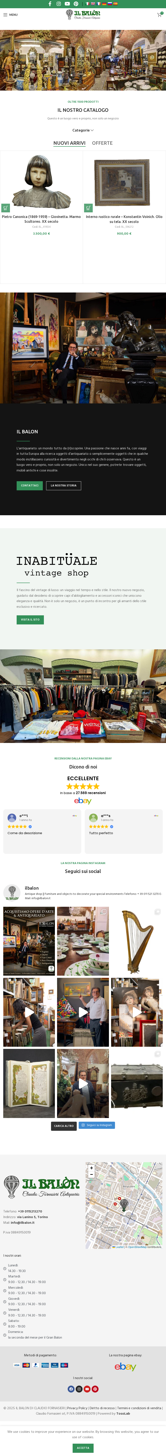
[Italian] (87, 3)
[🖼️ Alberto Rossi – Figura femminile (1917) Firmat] (29, 1012)
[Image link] (125, 1367)
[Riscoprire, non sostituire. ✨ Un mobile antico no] (83, 1083)
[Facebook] (71, 1389)
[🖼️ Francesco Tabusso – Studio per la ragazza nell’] (137, 1012)
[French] (98, 3)
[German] (104, 3)
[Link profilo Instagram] (58, 4)
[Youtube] (87, 1389)
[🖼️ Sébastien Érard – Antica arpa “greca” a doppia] (137, 941)
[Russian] (110, 3)
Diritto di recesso (102, 1408)
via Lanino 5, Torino (32, 1217)
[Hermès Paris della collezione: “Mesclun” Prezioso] (83, 941)
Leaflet (119, 1247)
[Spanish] (115, 3)
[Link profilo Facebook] (50, 4)
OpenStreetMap (137, 1247)
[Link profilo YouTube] (67, 4)
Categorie (81, 131)
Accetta (83, 1448)
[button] (5, 214)
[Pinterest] (95, 1389)
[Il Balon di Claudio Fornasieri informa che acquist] (29, 941)
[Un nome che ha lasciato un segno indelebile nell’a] (83, 1012)
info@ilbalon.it (23, 1223)
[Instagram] (79, 1389)
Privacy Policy (77, 1408)
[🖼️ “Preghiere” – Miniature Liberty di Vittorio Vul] (29, 1083)
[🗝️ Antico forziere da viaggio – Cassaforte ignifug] (137, 1083)
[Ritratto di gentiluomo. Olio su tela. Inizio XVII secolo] (124, 205)
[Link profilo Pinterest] (76, 4)
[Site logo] (83, 15)
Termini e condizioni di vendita (139, 1408)
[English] (93, 3)
